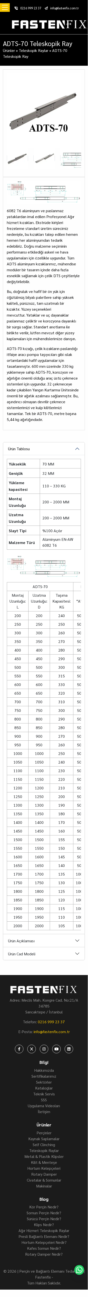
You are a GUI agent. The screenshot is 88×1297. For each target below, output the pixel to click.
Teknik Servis (44, 1093)
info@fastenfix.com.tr (64, 8)
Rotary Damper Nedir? (44, 1254)
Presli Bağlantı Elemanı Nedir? (44, 1236)
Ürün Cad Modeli (21, 953)
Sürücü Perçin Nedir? (44, 1218)
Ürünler (9, 50)
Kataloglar (44, 1087)
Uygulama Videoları (44, 1105)
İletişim (44, 1111)
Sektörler (44, 1082)
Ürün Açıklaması (21, 940)
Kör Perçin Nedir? (44, 1206)
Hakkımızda (44, 1070)
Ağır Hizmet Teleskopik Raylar (44, 1230)
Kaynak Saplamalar (43, 1138)
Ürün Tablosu (19, 448)
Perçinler (44, 1132)
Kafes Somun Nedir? (44, 1248)
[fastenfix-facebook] (19, 1049)
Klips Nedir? (44, 1224)
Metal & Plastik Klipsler (44, 1156)
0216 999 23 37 (30, 8)
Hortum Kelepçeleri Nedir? (44, 1242)
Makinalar (44, 1185)
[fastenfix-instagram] (44, 1049)
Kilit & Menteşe (44, 1162)
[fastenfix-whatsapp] (79, 1270)
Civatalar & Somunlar (44, 1180)
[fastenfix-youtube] (56, 1049)
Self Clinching (44, 1144)
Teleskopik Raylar (33, 50)
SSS (44, 1099)
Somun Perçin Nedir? (44, 1212)
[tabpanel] (44, 743)
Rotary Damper (44, 1174)
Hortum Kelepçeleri (43, 1168)
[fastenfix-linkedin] (69, 1049)
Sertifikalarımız (43, 1076)
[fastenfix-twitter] (31, 1049)
